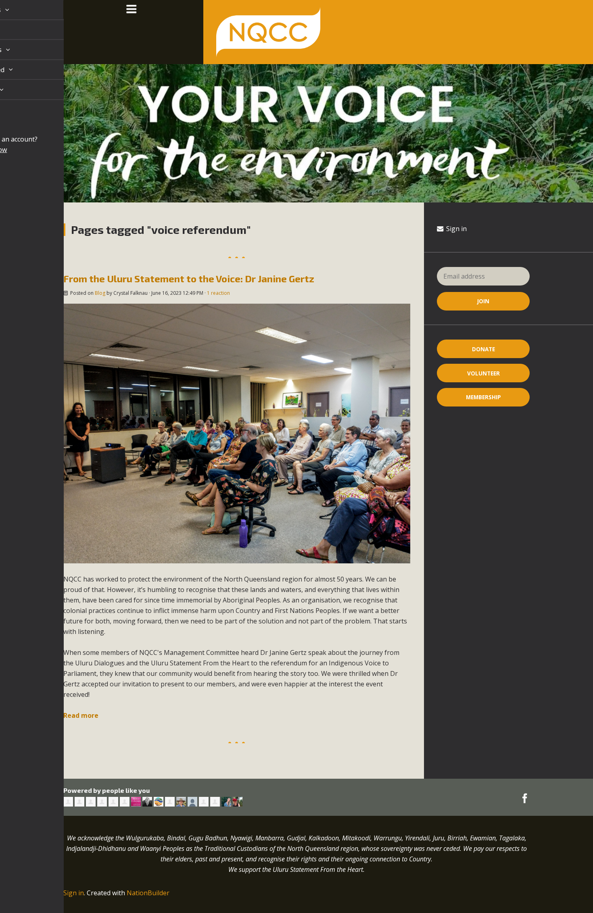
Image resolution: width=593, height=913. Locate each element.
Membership (483, 397)
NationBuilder (148, 892)
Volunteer (483, 373)
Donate (483, 349)
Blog (100, 293)
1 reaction (218, 293)
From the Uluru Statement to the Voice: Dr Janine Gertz (188, 278)
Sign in (456, 228)
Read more (80, 715)
